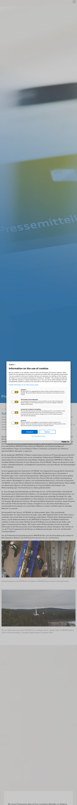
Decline (47, 432)
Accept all (29, 432)
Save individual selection (38, 436)
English (11, 364)
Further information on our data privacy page (23, 385)
